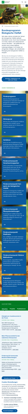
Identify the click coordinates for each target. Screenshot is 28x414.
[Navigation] (25, 2)
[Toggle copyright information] (26, 5)
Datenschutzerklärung (12, 395)
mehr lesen (18, 329)
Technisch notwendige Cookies (12, 397)
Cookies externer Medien (11, 404)
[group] (5, 309)
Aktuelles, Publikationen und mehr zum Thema (12, 79)
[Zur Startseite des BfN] (11, 2)
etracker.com (5, 391)
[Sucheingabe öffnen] (22, 2)
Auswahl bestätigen (8, 410)
